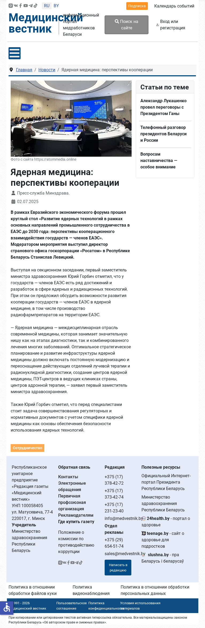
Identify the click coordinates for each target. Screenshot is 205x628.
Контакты (68, 476)
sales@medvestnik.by (125, 553)
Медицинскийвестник (46, 23)
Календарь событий (174, 6)
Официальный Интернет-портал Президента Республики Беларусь (166, 482)
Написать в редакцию (118, 567)
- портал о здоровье (165, 521)
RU (46, 5)
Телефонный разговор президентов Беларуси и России (163, 134)
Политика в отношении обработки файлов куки (33, 590)
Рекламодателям (75, 515)
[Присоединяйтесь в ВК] (16, 6)
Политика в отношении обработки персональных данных (155, 590)
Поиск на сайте (128, 24)
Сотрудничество (27, 448)
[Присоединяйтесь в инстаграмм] (11, 6)
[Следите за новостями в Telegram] (31, 6)
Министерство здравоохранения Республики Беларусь (163, 503)
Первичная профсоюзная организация (72, 502)
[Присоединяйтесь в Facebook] (20, 6)
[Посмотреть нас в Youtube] (25, 6)
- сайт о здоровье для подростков (162, 540)
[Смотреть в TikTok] (35, 6)
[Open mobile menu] (15, 53)
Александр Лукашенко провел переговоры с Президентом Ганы (163, 107)
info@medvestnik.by (124, 518)
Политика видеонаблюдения (91, 590)
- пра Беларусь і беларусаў (162, 558)
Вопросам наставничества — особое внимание (158, 160)
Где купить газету (76, 521)
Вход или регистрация (172, 24)
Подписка (137, 6)
